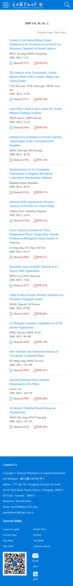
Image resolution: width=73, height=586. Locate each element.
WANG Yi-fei (33, 332)
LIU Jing (29, 247)
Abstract (17, 63)
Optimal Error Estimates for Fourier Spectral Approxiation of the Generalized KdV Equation (35, 141)
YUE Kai (40, 247)
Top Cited (8, 546)
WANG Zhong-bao (37, 53)
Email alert (35, 563)
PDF (39, 63)
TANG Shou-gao (35, 86)
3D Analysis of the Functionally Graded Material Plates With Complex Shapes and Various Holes (34, 76)
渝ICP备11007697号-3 (32, 478)
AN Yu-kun (34, 304)
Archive (37, 535)
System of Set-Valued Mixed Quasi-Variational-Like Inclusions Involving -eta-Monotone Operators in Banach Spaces (35, 44)
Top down (8, 540)
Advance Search (41, 546)
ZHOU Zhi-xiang (18, 417)
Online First (39, 529)
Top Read (38, 540)
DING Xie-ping (17, 53)
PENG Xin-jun (17, 332)
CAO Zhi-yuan (17, 86)
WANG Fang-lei (18, 304)
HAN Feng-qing (37, 417)
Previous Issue (44, 32)
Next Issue (60, 32)
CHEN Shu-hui (34, 118)
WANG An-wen (35, 361)
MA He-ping (35, 150)
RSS (35, 579)
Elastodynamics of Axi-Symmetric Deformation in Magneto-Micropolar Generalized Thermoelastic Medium (31, 173)
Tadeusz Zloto (16, 211)
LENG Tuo (15, 389)
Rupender (33, 183)
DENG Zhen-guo (18, 150)
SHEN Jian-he (17, 118)
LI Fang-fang (16, 247)
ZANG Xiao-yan (31, 276)
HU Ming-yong (17, 361)
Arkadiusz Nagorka (35, 211)
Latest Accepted (11, 529)
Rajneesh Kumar (18, 183)
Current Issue (10, 535)
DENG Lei (15, 276)
